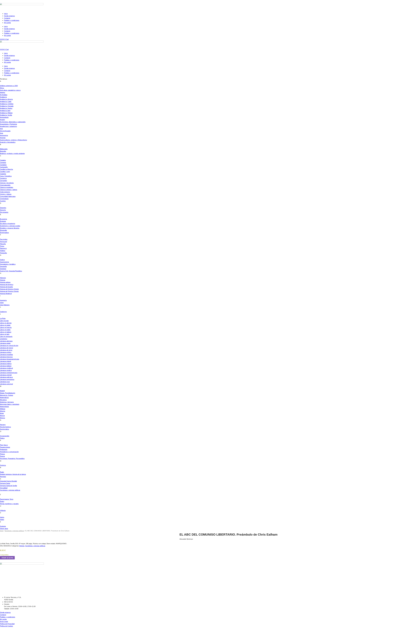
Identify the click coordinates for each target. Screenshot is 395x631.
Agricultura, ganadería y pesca (10, 90)
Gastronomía (4, 262)
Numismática (4, 429)
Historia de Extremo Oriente (9, 289)
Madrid (2, 391)
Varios (2, 517)
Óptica (2, 438)
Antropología (4, 117)
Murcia (2, 415)
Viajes (2, 519)
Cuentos (3, 201)
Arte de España (5, 131)
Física (2, 246)
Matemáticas (4, 397)
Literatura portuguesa (7, 379)
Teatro (2, 501)
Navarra (2, 424)
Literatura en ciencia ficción (9, 345)
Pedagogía (3, 449)
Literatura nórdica (6, 370)
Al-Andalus (3, 95)
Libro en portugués (6, 336)
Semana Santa (5, 483)
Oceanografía (4, 436)
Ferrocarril (3, 241)
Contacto (7, 18)
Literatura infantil (5, 361)
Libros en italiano (5, 332)
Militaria (2, 409)
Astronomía (4, 135)
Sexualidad (3, 488)
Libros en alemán (6, 323)
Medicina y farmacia (7, 402)
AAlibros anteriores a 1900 (9, 86)
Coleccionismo (5, 192)
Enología (3, 221)
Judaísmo (3, 312)
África (2, 88)
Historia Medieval (6, 293)
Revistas (3, 476)
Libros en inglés (5, 330)
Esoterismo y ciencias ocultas (10, 226)
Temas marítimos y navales (9, 504)
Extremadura (4, 232)
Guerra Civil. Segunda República (11, 271)
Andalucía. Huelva (6, 108)
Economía (3, 219)
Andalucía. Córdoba (6, 104)
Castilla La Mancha (6, 169)
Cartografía (4, 167)
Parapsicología (5, 447)
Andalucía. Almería (6, 99)
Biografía (3, 151)
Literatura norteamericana (8, 373)
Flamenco (3, 248)
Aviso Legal (4, 621)
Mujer (2, 413)
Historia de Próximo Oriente (9, 291)
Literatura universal (6, 384)
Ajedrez (2, 92)
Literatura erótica (5, 352)
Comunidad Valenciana (7, 196)
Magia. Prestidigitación (7, 393)
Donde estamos (9, 16)
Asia (1, 133)
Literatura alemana (6, 341)
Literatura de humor (6, 348)
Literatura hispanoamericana (9, 359)
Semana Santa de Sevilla (8, 485)
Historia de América (6, 284)
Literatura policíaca (6, 377)
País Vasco (4, 445)
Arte (1, 129)
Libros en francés (6, 327)
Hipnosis (3, 278)
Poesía (2, 456)
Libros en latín (4, 334)
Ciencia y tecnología (7, 183)
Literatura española (6, 354)
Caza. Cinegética (6, 176)
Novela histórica (5, 427)
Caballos (3, 160)
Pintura (2, 454)
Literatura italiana (5, 366)
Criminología (4, 199)
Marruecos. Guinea (6, 395)
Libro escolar (4, 321)
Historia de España (6, 287)
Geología (3, 269)
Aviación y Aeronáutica (7, 142)
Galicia (2, 260)
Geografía (3, 266)
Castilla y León (5, 171)
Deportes (3, 208)
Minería (2, 411)
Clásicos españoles (6, 187)
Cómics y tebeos (5, 194)
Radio (2, 472)
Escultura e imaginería (7, 223)
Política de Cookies (6, 626)
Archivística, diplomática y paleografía (12, 122)
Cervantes (3, 180)
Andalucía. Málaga (6, 113)
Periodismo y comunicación (9, 452)
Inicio (6, 13)
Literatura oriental (6, 375)
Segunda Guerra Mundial (8, 481)
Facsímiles (3, 239)
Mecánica (3, 400)
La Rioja (2, 318)
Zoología (3, 526)
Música (2, 418)
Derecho (3, 210)
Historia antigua (5, 282)
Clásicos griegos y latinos (8, 190)
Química (3, 465)
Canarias (3, 162)
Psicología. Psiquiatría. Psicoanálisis (12, 458)
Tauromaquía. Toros (6, 499)
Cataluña (3, 174)
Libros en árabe (5, 325)
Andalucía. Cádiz (5, 101)
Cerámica (3, 178)
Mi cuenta (7, 23)
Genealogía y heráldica (7, 264)
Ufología (3, 510)
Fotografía (3, 253)
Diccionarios (4, 212)
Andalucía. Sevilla (6, 115)
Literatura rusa (5, 382)
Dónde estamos (5, 612)
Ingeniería (3, 300)
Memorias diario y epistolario (9, 404)
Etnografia (3, 230)
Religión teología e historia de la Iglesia (13, 474)
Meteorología (4, 406)
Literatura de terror (6, 350)
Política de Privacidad (7, 624)
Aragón (2, 119)
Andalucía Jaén (5, 110)
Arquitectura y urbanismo (8, 126)
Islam (2, 302)
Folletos (2, 251)
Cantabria (3, 165)
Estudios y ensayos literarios (9, 228)
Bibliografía (3, 149)
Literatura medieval (6, 368)
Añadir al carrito (7, 558)
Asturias (3, 138)
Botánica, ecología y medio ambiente (12, 153)
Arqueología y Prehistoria (8, 124)
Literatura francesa (6, 357)
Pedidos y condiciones (11, 20)
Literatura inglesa (5, 363)
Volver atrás (4, 528)
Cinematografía (5, 185)
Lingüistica (3, 339)
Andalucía (3, 97)
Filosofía (3, 244)
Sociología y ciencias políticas (10, 490)
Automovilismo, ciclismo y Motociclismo (13, 140)
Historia (2, 280)
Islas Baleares (5, 305)
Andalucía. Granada (6, 106)
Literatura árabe (5, 343)
